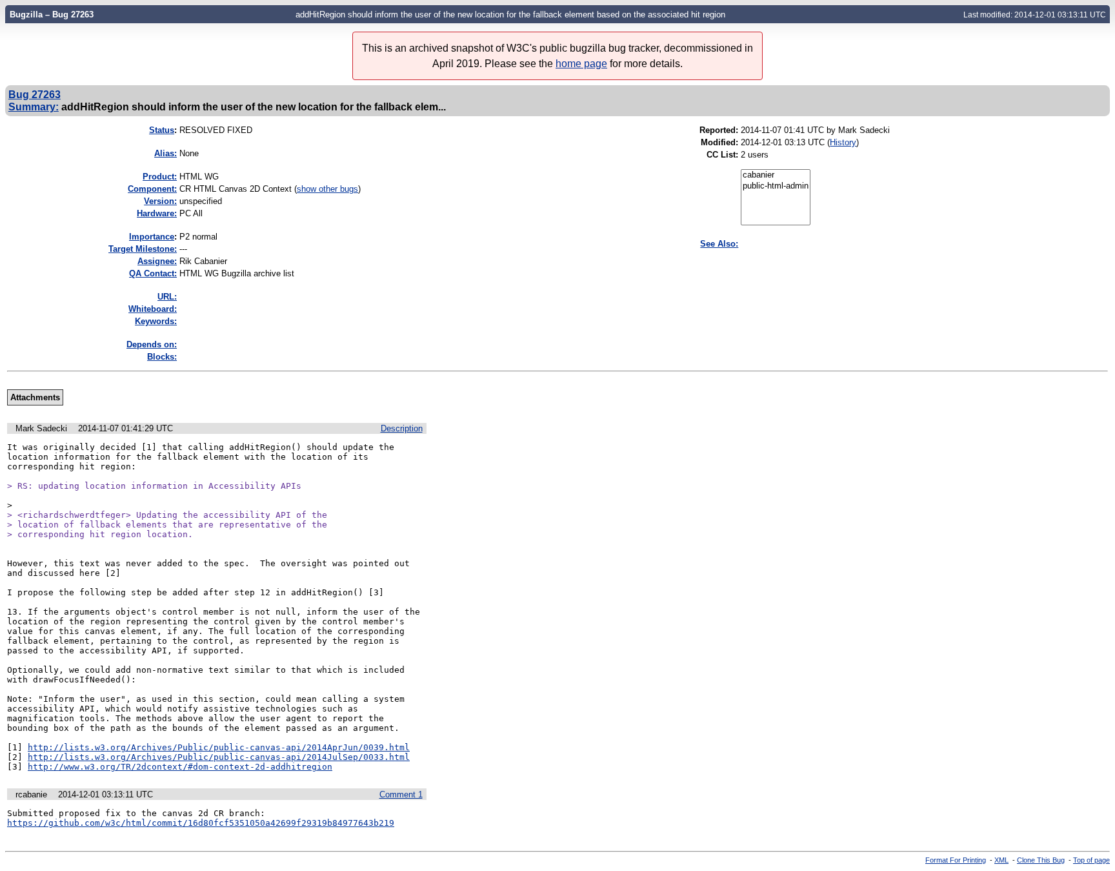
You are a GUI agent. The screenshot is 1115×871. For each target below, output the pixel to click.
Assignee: (157, 261)
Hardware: (157, 213)
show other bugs (327, 189)
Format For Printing (955, 860)
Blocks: (162, 357)
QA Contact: (153, 273)
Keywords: (156, 321)
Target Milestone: (142, 249)
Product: (160, 176)
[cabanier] (775, 175)
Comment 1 (401, 794)
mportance (151, 236)
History (843, 142)
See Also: (719, 244)
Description (402, 428)
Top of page (1091, 860)
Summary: (33, 106)
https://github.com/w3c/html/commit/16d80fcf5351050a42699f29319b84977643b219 (200, 823)
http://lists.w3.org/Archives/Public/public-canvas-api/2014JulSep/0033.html (219, 757)
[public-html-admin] (775, 186)
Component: (152, 189)
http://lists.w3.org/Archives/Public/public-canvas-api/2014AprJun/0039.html (219, 747)
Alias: (165, 153)
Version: (160, 201)
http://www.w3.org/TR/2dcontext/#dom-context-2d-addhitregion (180, 767)
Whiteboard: (152, 309)
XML (1001, 860)
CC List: (722, 154)
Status (161, 130)
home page (581, 63)
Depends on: (151, 344)
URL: (167, 297)
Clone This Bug (1041, 860)
